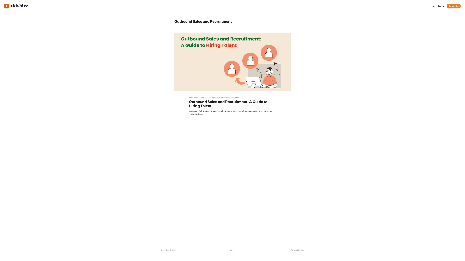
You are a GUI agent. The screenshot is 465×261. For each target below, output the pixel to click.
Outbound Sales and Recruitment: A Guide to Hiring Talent (228, 104)
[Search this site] (433, 6)
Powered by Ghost (298, 250)
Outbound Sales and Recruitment (226, 97)
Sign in (441, 6)
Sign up (232, 250)
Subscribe (453, 6)
